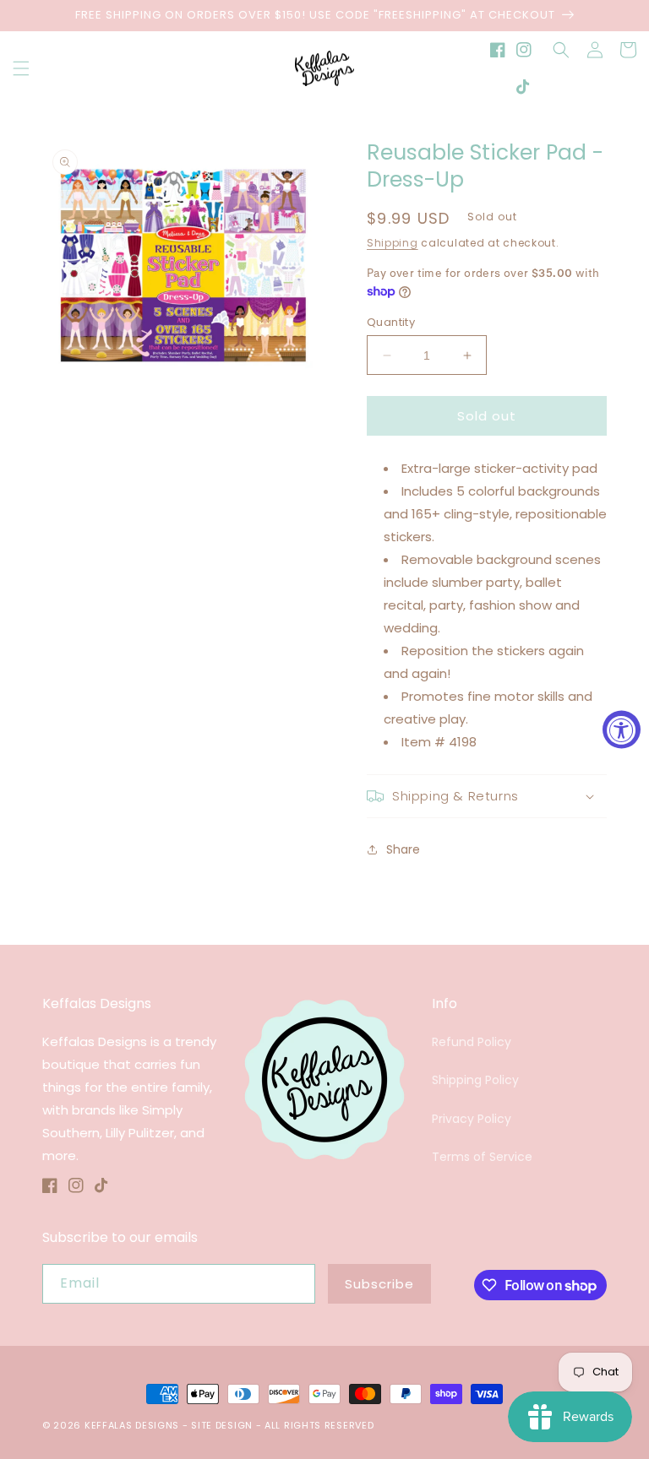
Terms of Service (482, 1156)
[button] (21, 68)
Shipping (392, 243)
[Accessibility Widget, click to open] (622, 730)
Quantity (391, 322)
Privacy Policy (471, 1118)
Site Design (222, 1425)
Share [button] (403, 849)
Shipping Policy (475, 1079)
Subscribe (379, 1284)
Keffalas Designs (132, 1425)
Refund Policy (471, 1041)
